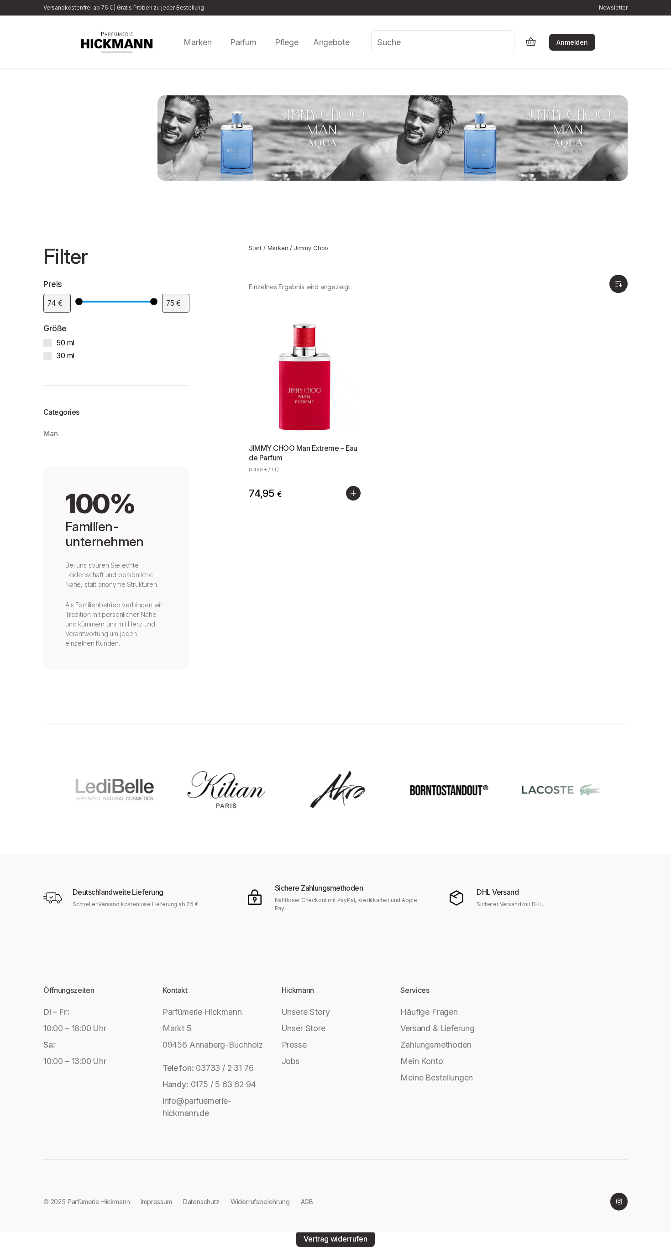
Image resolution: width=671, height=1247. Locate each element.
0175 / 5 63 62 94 (223, 1084)
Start (255, 247)
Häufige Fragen (428, 1012)
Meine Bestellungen (436, 1077)
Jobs (290, 1061)
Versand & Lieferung (437, 1028)
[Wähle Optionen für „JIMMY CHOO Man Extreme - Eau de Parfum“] (353, 493)
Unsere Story (306, 1012)
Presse (294, 1044)
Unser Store (303, 1028)
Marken (277, 247)
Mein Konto (421, 1061)
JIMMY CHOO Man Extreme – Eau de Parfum (303, 452)
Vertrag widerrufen (335, 1238)
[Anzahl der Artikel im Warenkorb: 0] (531, 42)
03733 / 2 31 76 (224, 1068)
